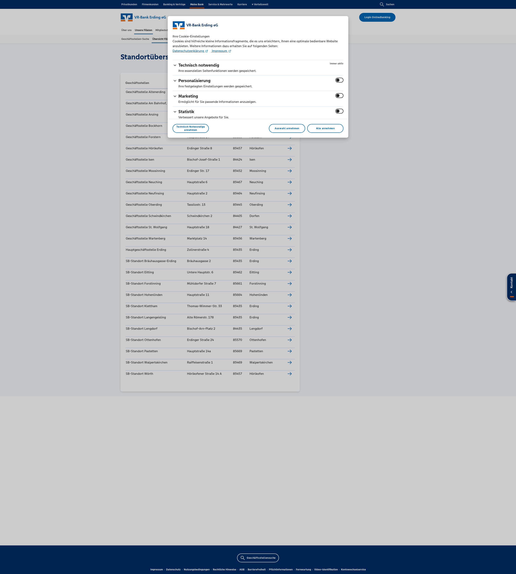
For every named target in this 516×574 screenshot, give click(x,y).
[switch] (339, 80)
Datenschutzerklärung (189, 51)
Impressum (219, 51)
